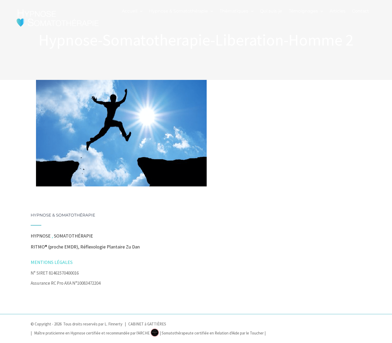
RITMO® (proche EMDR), (55, 247)
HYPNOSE (41, 236)
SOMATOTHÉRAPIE (73, 236)
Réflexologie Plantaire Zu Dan (110, 247)
